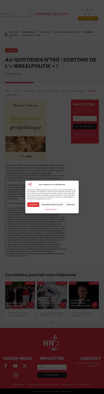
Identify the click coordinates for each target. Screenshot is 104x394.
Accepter (33, 204)
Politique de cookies (51, 209)
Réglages (71, 204)
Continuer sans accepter (52, 204)
